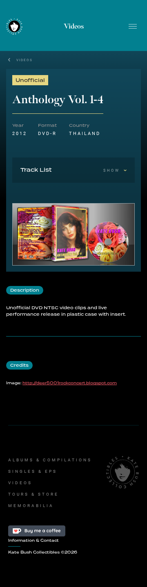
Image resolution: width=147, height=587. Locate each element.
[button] (133, 26)
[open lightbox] (73, 234)
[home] (14, 26)
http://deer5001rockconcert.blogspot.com (69, 383)
